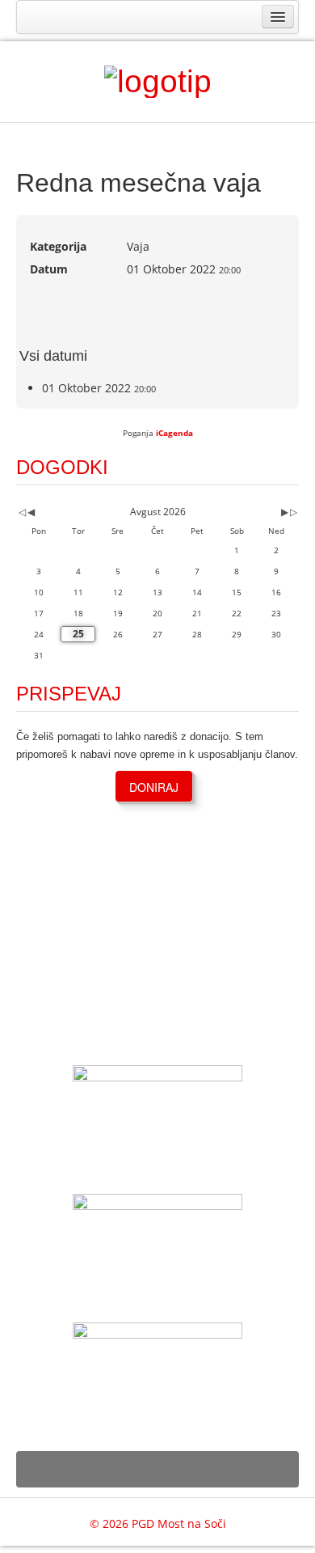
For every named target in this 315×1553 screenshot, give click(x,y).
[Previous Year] (21, 511)
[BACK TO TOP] (157, 1469)
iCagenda (174, 432)
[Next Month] (284, 511)
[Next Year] (292, 511)
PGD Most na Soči (179, 1523)
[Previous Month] (31, 511)
